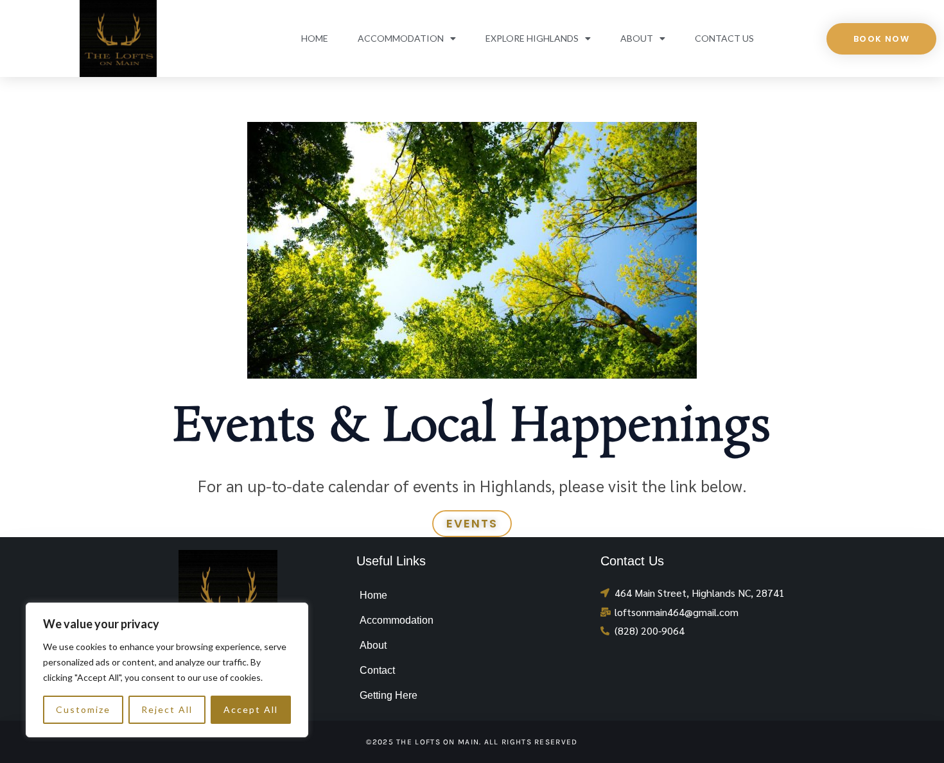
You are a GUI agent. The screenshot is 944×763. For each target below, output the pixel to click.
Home (314, 38)
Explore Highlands (532, 38)
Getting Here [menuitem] (388, 695)
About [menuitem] (373, 645)
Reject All (167, 709)
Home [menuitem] (373, 595)
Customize (83, 709)
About (636, 38)
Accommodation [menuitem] (396, 620)
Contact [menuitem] (377, 670)
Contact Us (724, 38)
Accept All (250, 709)
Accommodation (401, 38)
